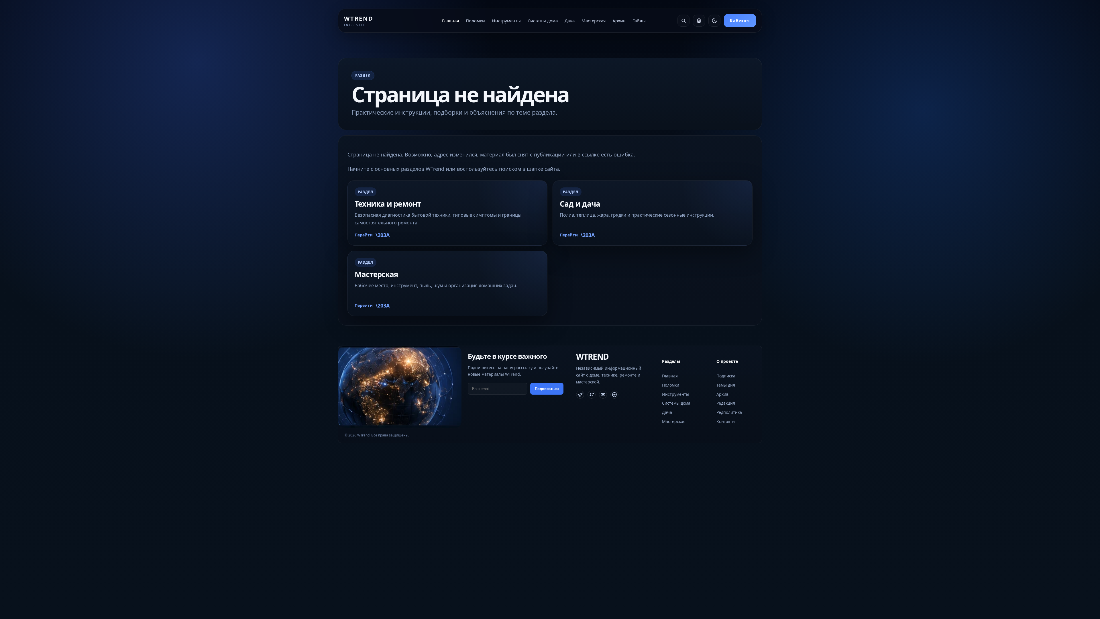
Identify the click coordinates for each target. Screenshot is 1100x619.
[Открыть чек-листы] (699, 21)
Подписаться (547, 389)
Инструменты (506, 20)
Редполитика (729, 412)
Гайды (639, 20)
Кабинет (740, 20)
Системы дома (543, 20)
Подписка (725, 376)
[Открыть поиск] (683, 21)
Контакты (725, 421)
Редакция (725, 403)
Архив (619, 20)
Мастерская (594, 20)
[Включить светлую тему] (714, 21)
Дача (570, 20)
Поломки (475, 20)
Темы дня (725, 385)
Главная (450, 20)
